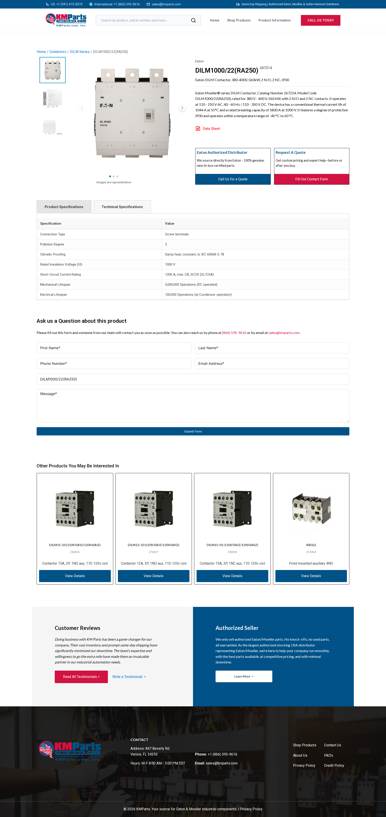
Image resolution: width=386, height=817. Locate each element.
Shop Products (239, 20)
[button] (182, 108)
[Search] (193, 20)
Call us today (321, 20)
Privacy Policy (304, 765)
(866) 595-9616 (234, 332)
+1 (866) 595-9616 (127, 4)
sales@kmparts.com (166, 4)
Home (214, 20)
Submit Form (193, 431)
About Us (300, 755)
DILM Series (80, 52)
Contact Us (332, 745)
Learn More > (244, 676)
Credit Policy (334, 765)
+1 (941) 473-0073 (69, 4)
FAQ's (328, 755)
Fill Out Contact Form (311, 179)
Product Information (274, 20)
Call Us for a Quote (233, 179)
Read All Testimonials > (81, 677)
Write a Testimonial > (129, 677)
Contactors (57, 52)
